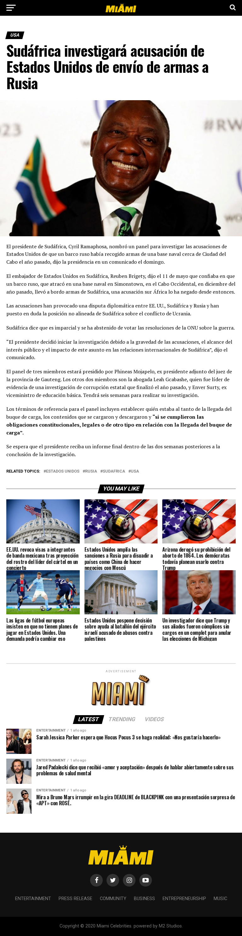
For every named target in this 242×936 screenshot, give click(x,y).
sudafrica (114, 471)
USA (135, 471)
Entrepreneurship (184, 898)
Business (144, 898)
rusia (91, 471)
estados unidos (62, 471)
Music (220, 898)
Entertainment (33, 898)
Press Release (75, 898)
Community (113, 898)
